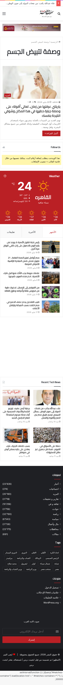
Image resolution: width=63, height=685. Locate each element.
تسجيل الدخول (52, 587)
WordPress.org (51, 602)
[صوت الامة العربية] (46, 13)
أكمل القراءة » (51, 133)
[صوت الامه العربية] (31, 27)
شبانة (56, 563)
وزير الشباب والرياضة (13, 569)
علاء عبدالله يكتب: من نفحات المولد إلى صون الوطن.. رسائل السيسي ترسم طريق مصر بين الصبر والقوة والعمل (46, 413)
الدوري (24, 552)
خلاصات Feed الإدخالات (48, 592)
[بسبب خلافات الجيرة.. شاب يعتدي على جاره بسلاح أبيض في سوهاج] (16, 435)
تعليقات (11, 232)
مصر (57, 569)
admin (55, 102)
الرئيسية (54, 42)
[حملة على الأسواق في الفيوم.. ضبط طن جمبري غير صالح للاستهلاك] (46, 435)
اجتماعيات (54, 489)
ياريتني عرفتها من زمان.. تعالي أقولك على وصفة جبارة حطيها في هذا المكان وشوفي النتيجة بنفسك (32, 111)
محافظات (54, 529)
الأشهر (52, 232)
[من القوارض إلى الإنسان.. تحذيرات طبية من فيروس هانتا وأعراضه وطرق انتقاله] (51, 292)
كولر (34, 563)
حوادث (55, 509)
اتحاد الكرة (54, 552)
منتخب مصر (46, 569)
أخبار (56, 484)
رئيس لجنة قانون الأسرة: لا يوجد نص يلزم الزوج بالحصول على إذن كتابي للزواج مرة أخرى (21, 245)
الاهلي (34, 552)
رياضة (56, 514)
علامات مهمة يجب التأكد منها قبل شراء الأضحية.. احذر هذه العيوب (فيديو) (21, 274)
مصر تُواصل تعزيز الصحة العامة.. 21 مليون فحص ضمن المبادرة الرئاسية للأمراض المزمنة (23, 261)
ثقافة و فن (53, 504)
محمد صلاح (12, 563)
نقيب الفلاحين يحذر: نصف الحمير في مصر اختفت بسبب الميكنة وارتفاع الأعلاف (23, 305)
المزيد (56, 494)
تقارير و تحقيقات (51, 499)
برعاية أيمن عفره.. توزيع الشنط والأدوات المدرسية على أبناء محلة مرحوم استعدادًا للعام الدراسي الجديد (16, 413)
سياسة (55, 519)
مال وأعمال (53, 524)
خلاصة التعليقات (51, 597)
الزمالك (38, 558)
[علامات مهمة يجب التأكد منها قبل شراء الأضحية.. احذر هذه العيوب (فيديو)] (51, 278)
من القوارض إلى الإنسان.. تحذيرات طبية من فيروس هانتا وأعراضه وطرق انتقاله (22, 289)
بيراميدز (9, 558)
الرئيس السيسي (52, 558)
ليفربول (24, 563)
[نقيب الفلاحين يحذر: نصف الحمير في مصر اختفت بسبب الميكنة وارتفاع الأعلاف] (51, 306)
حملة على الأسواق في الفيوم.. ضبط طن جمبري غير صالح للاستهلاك (47, 449)
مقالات (55, 534)
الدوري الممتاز (11, 552)
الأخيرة (32, 232)
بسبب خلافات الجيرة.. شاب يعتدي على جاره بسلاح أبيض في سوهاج (17, 449)
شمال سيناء (45, 563)
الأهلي (43, 552)
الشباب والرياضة (23, 558)
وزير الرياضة (31, 569)
